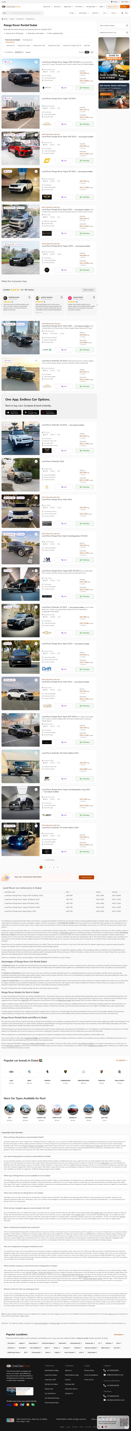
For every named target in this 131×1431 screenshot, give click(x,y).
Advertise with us (71, 1389)
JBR (25, 1352)
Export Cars (67, 6)
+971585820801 (113, 1370)
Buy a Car (57, 6)
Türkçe (95, 1427)
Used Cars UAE (50, 1380)
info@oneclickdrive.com (115, 1375)
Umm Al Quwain (69, 1352)
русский (88, 1427)
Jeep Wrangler (38, 1146)
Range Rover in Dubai (96, 1045)
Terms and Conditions (41, 1323)
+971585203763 (113, 1396)
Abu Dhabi (10, 1343)
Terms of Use (89, 1380)
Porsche (25, 1146)
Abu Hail (116, 1348)
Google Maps (104, 1163)
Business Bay (89, 1343)
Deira (118, 1343)
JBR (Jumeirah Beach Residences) (72, 1274)
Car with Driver (50, 1393)
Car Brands (78, 6)
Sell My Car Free (112, 7)
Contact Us (69, 1393)
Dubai (12, 19)
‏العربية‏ (68, 1427)
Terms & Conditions (91, 1375)
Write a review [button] (88, 290)
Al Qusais (66, 1348)
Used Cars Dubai (51, 1375)
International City (75, 1343)
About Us (68, 1370)
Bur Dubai (22, 1348)
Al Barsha (108, 1343)
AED (87, 52)
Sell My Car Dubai (51, 1384)
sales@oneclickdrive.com (115, 1400)
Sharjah (21, 1343)
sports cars (89, 1146)
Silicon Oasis (105, 1348)
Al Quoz (56, 1348)
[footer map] (10, 1420)
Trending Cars (28, 40)
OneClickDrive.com (66, 933)
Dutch (81, 1427)
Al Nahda (77, 1348)
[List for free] (114, 96)
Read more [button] (6, 312)
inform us (112, 1314)
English (62, 1427)
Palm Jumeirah (36, 1352)
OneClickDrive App (72, 1375)
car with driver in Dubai (86, 1043)
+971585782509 (113, 1385)
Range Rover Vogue (64, 1000)
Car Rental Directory (52, 1398)
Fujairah (56, 1352)
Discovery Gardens (90, 1348)
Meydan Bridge (83, 1276)
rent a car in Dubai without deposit (34, 1043)
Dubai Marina (33, 1343)
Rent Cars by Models (12, 40)
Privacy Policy (55, 1323)
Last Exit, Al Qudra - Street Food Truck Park (39, 1272)
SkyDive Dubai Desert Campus (93, 1278)
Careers (68, 1380)
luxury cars (99, 1146)
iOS (101, 1212)
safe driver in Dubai (12, 1045)
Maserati (31, 1146)
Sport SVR (25, 1000)
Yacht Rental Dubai (52, 1403)
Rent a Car (47, 6)
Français (75, 1427)
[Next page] (57, 867)
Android (96, 1212)
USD (92, 52)
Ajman (47, 1348)
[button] (114, 13)
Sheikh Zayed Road (13, 1352)
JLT (99, 1343)
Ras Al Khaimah (35, 1348)
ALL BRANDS (120, 1060)
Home (5, 19)
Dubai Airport (92, 1352)
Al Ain (80, 1352)
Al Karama (10, 1348)
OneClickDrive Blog (51, 1370)
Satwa (47, 1352)
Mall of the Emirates (48, 1343)
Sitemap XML (70, 1384)
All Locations (118, 1334)
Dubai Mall (62, 1343)
